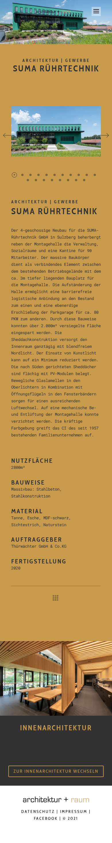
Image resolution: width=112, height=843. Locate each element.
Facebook (46, 818)
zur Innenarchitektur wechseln (56, 771)
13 (35, 180)
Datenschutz (38, 811)
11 (94, 174)
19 (84, 180)
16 (60, 180)
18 (76, 180)
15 (52, 180)
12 (27, 180)
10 (86, 174)
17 (68, 180)
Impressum (73, 811)
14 (44, 180)
